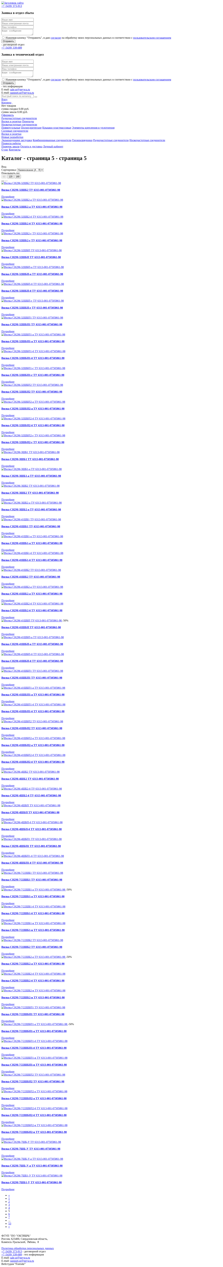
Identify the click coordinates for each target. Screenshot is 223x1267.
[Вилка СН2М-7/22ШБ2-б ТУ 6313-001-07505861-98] (33, 973)
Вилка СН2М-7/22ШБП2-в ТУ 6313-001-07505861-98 (34, 1132)
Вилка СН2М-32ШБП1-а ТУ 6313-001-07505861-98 (32, 341)
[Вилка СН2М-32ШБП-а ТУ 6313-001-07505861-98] (32, 267)
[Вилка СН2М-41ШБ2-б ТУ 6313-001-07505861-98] (32, 603)
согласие (56, 37)
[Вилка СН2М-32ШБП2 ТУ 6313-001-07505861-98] (32, 384)
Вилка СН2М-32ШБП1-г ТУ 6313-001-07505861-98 (32, 374)
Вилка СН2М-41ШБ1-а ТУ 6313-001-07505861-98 (31, 543)
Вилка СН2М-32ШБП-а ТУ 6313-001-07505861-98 (32, 274)
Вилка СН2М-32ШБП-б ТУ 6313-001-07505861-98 (32, 290)
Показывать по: (10, 173)
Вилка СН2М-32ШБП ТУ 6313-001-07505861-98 (31, 257)
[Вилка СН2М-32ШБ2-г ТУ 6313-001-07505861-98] (32, 233)
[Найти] (35, 96)
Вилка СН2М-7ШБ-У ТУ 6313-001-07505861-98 (30, 1148)
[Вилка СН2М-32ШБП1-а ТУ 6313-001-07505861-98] (33, 334)
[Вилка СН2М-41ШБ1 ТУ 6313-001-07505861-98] (31, 519)
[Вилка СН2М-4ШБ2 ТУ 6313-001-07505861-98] (30, 771)
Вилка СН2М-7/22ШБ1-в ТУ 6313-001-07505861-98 (33, 930)
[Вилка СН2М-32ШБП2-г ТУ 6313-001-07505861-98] (33, 435)
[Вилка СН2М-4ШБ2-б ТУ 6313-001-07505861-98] (31, 788)
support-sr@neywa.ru (22, 92)
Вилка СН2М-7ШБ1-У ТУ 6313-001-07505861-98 (31, 1182)
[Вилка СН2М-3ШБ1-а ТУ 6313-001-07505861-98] (31, 469)
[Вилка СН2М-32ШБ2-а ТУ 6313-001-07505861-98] (32, 199)
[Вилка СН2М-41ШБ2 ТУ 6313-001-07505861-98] (31, 569)
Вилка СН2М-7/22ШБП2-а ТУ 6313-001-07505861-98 (34, 1098)
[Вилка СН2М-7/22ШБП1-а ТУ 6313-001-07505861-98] (34, 1024)
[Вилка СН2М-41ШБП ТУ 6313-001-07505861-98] (31, 620)
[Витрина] (2, 180)
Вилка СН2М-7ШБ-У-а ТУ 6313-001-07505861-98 (32, 1165)
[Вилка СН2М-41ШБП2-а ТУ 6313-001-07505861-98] (33, 738)
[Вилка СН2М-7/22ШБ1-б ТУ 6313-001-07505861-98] (33, 906)
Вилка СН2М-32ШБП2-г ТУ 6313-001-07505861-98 (32, 442)
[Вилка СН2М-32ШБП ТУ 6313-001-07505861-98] (31, 250)
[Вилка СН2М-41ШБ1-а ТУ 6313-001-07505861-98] (32, 536)
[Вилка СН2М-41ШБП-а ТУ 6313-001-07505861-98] (32, 637)
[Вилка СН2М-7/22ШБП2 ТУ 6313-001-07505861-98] (33, 1074)
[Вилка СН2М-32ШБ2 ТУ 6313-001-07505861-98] (31, 183)
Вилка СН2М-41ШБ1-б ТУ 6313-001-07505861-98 (31, 560)
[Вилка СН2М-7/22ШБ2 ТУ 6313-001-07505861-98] (32, 940)
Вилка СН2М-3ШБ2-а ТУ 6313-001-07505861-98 (31, 509)
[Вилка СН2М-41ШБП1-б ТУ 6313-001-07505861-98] (33, 704)
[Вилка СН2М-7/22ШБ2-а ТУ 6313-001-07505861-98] (33, 956)
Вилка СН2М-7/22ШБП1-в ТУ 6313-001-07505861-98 (34, 1064)
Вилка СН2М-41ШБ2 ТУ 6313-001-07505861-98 (30, 576)
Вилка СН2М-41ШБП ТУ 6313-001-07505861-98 (31, 627)
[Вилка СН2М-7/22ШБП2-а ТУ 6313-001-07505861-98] (34, 1091)
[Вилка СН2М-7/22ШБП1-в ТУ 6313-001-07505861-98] (34, 1057)
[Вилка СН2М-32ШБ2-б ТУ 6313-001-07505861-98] (32, 216)
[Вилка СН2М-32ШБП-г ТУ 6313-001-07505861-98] (32, 300)
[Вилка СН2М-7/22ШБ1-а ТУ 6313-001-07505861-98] (33, 889)
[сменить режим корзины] (12, 102)
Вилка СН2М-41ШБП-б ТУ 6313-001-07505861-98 (32, 660)
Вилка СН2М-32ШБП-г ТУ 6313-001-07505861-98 (32, 307)
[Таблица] (6, 180)
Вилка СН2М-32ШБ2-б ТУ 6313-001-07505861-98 (31, 223)
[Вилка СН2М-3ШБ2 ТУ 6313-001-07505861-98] (30, 485)
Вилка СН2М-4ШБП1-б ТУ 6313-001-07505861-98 (32, 862)
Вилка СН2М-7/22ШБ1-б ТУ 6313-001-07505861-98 (32, 913)
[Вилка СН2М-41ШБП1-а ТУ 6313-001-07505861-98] (33, 687)
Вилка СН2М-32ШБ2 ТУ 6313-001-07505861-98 (30, 189)
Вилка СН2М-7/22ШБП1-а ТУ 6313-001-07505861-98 (34, 1031)
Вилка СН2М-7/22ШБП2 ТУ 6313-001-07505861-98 (32, 1081)
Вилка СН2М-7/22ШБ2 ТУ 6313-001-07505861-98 (31, 946)
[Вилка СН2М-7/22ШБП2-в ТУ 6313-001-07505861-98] (34, 1125)
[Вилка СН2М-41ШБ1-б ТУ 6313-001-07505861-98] (32, 553)
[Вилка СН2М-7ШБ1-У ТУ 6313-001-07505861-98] (31, 1175)
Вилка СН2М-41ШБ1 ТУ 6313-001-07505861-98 (30, 526)
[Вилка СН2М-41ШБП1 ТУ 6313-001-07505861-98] (32, 670)
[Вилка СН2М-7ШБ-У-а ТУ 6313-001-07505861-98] (32, 1158)
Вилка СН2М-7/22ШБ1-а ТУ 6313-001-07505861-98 (32, 896)
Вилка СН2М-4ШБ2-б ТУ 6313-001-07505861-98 (31, 795)
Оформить (7, 115)
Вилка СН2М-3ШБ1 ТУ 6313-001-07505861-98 (30, 459)
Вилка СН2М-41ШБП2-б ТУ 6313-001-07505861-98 (32, 761)
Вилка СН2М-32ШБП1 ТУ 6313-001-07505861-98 (31, 324)
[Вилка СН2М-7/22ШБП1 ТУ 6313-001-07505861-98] (33, 1007)
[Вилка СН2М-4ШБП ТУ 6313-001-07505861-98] (30, 805)
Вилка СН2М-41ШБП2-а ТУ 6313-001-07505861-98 (32, 745)
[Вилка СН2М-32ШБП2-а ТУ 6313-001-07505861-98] (33, 401)
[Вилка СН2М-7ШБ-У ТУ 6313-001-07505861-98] (31, 1141)
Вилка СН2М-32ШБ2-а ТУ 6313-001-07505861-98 (31, 206)
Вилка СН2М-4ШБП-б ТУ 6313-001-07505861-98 (31, 829)
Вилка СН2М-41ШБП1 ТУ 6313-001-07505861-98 (31, 677)
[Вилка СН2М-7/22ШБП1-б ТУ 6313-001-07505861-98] (34, 1041)
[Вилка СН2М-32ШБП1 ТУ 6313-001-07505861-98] (32, 317)
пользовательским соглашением (152, 37)
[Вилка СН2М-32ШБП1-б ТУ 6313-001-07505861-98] (33, 351)
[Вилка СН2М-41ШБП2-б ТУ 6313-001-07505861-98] (33, 755)
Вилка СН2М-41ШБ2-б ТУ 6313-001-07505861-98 (31, 610)
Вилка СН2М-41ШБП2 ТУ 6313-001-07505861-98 (31, 728)
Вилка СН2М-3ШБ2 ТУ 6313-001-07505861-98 (30, 492)
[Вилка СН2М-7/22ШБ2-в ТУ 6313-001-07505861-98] (33, 990)
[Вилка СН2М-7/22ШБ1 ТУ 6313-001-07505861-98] (32, 872)
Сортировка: (8, 169)
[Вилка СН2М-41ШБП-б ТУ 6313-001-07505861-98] (32, 654)
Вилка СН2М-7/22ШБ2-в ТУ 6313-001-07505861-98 (33, 997)
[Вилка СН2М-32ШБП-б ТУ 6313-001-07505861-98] (32, 284)
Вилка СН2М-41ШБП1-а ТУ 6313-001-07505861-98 (32, 694)
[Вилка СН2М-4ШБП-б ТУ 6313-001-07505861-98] (32, 822)
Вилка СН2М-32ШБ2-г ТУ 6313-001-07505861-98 (31, 240)
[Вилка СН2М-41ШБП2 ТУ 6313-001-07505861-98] (32, 721)
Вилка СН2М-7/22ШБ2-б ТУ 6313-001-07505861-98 (32, 980)
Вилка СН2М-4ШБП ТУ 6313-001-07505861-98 (30, 812)
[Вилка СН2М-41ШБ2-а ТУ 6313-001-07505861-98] (32, 586)
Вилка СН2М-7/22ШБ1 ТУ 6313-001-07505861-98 (31, 879)
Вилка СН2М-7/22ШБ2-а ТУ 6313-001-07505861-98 (32, 963)
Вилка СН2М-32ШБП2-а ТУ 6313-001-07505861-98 (32, 408)
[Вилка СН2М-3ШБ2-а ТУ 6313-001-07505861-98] (31, 502)
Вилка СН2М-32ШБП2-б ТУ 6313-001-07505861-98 (32, 425)
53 (9, 1223)
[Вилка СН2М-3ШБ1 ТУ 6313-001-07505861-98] (30, 452)
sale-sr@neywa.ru (20, 89)
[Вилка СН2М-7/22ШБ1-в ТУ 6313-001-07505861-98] (33, 923)
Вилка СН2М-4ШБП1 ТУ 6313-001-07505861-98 (31, 846)
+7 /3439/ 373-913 (11, 1251)
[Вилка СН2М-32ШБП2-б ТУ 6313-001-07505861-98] (33, 418)
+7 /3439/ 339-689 (11, 1254)
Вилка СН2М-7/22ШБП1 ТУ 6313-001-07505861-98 (32, 1014)
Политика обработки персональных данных (27, 1248)
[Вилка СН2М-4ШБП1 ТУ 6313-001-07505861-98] (31, 839)
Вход (4, 99)
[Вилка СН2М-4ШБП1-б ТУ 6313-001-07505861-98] (32, 855)
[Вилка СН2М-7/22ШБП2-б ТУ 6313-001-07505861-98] (34, 1108)
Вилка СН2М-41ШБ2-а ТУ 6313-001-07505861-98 (31, 593)
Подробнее (7, 196)
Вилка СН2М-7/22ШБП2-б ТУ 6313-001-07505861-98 (34, 1115)
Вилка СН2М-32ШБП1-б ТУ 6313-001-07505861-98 (32, 358)
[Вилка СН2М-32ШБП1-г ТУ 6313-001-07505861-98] (33, 368)
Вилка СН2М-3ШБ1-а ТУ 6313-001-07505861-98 (31, 475)
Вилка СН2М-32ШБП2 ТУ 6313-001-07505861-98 (31, 391)
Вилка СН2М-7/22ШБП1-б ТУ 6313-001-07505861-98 (34, 1047)
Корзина (6, 102)
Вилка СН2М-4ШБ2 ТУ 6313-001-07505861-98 (30, 778)
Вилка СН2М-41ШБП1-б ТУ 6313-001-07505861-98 (32, 711)
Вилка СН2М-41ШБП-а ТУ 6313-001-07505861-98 (32, 644)
